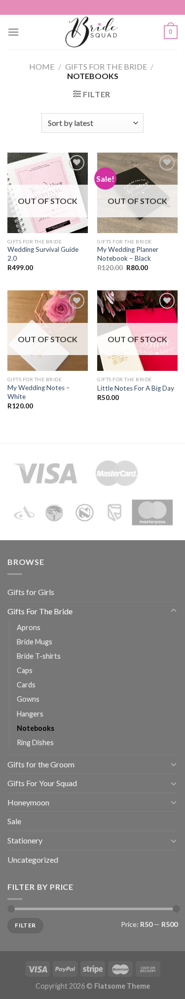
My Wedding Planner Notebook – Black (127, 253)
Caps (25, 670)
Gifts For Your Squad (42, 783)
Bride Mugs (34, 642)
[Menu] (13, 32)
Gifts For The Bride (106, 66)
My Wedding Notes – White (38, 392)
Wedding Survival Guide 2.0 (42, 253)
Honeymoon (28, 802)
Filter (25, 925)
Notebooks (35, 728)
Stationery (24, 840)
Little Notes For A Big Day (135, 388)
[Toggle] (174, 611)
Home (41, 66)
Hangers (30, 714)
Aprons (28, 627)
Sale (14, 821)
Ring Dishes (35, 742)
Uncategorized (32, 859)
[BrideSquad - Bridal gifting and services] (91, 32)
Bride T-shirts (39, 656)
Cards (26, 684)
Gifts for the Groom (40, 764)
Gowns (28, 699)
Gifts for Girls (30, 592)
